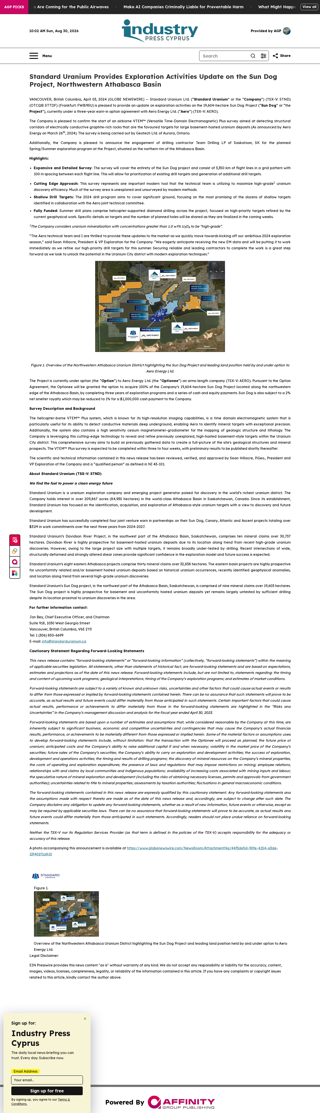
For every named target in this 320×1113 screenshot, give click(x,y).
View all (309, 7)
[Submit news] (15, 540)
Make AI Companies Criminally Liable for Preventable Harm (183, 6)
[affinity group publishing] (15, 562)
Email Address (25, 1071)
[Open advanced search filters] (263, 56)
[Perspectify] (15, 551)
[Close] (85, 1019)
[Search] (253, 56)
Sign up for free (47, 1090)
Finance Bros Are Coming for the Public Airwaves (59, 6)
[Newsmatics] (15, 572)
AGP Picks (14, 7)
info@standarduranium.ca (64, 641)
